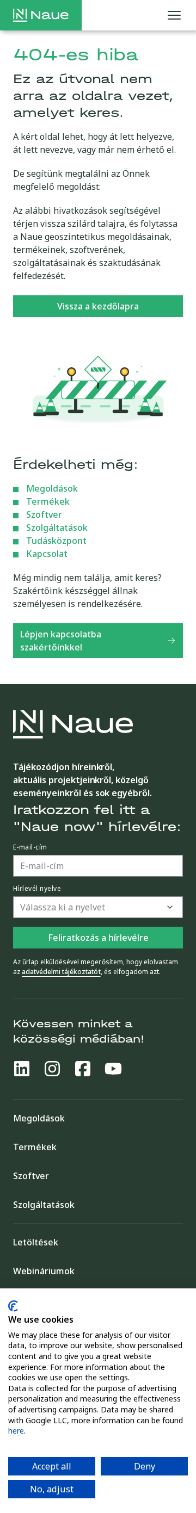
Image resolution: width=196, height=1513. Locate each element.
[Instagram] (52, 1068)
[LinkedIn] (21, 1068)
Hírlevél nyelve (37, 888)
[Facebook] (82, 1068)
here (16, 1430)
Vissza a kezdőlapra (98, 306)
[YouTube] (113, 1068)
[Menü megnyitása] (174, 15)
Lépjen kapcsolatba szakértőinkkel (60, 640)
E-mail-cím (30, 847)
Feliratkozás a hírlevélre (98, 938)
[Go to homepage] (41, 15)
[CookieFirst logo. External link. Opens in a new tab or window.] (13, 1306)
